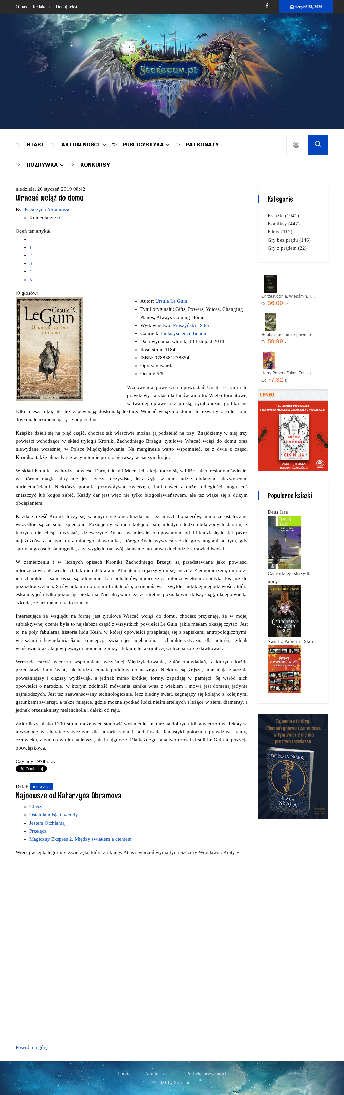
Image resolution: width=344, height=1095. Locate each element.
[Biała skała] (293, 766)
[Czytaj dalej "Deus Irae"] (284, 542)
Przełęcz (38, 831)
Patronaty (202, 144)
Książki (41, 787)
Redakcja (41, 6)
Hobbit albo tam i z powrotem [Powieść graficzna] (288, 334)
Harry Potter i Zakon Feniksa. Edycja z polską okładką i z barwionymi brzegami (288, 373)
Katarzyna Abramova (47, 209)
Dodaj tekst (66, 6)
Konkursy (95, 164)
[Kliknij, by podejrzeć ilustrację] (49, 348)
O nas (21, 6)
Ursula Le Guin (171, 301)
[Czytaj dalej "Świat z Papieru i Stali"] (284, 668)
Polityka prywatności (206, 1073)
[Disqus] (132, 949)
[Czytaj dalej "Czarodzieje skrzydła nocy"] (284, 611)
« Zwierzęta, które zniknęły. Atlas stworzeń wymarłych (122, 852)
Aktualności (80, 144)
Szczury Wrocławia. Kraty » (209, 852)
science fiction (191, 333)
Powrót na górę (32, 1047)
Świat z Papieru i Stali (290, 641)
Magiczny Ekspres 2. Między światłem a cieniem (80, 839)
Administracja (158, 1073)
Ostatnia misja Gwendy (53, 814)
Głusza (36, 806)
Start (36, 144)
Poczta (124, 1073)
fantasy (168, 333)
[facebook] (267, 5)
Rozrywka (42, 164)
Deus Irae (278, 512)
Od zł (274, 303)
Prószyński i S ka (191, 325)
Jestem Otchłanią (47, 823)
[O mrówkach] (293, 435)
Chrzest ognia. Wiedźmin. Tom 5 (288, 296)
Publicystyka (143, 144)
